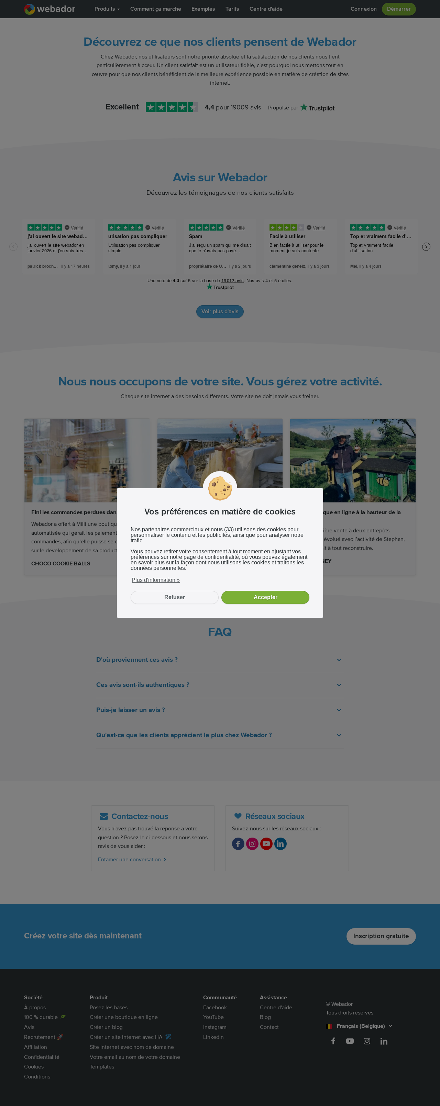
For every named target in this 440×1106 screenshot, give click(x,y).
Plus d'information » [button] (156, 580)
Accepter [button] (265, 597)
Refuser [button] (174, 597)
